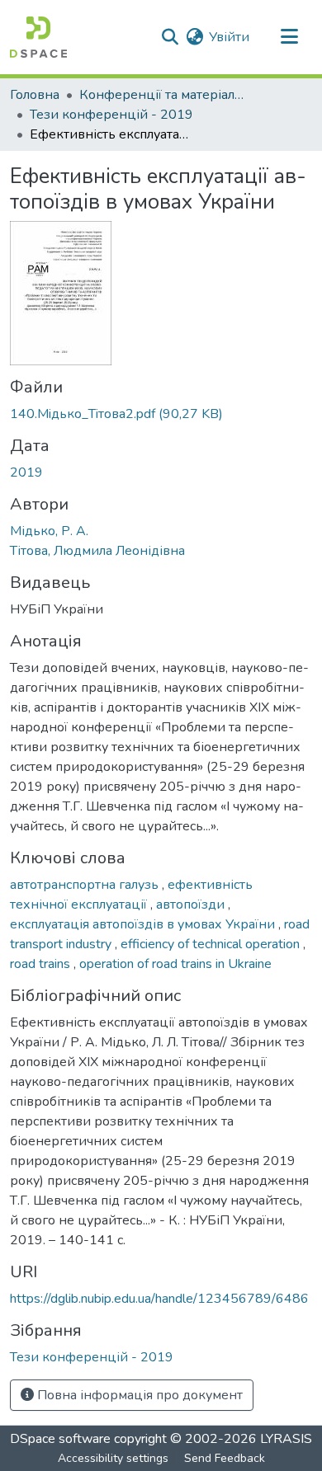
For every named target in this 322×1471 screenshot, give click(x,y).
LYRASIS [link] (286, 1439)
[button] (38, 37)
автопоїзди (192, 904)
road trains (41, 964)
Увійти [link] (229, 37)
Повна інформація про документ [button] (138, 1395)
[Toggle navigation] (289, 37)
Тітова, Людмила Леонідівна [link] (97, 551)
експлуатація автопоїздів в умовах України (144, 924)
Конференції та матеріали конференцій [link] (161, 95)
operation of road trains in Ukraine (175, 964)
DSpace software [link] (60, 1439)
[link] (161, 414)
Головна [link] (34, 95)
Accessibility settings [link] (113, 1458)
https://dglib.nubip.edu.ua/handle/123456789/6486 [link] (159, 1299)
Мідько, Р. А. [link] (49, 531)
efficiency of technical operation (212, 944)
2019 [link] (26, 472)
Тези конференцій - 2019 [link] (111, 115)
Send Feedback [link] (224, 1458)
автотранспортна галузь (86, 885)
